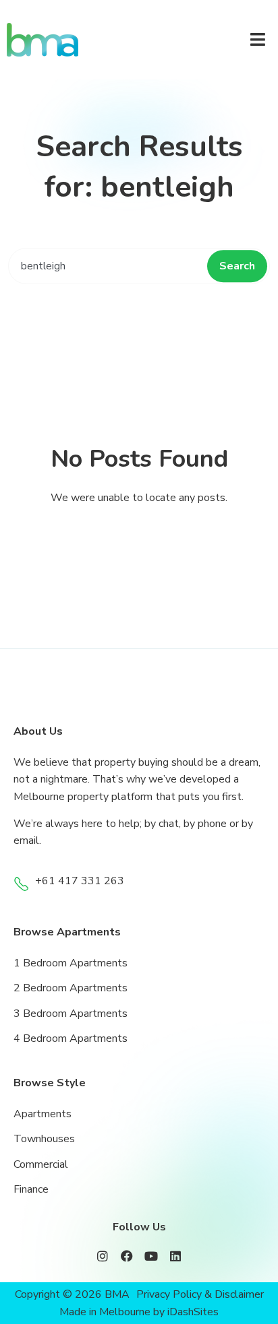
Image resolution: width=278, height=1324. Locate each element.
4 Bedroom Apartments (70, 1038)
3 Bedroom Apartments (70, 1013)
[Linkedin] (175, 1256)
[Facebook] (127, 1256)
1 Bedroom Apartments (70, 963)
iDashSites (193, 1311)
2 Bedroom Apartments (70, 988)
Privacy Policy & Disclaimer (200, 1294)
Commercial (40, 1164)
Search (237, 266)
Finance (31, 1189)
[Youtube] (151, 1256)
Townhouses (44, 1138)
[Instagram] (102, 1256)
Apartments (42, 1113)
